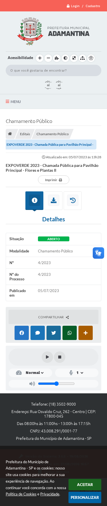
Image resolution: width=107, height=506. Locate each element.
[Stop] (59, 357)
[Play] (47, 357)
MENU (16, 102)
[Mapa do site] (82, 58)
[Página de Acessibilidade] (91, 58)
